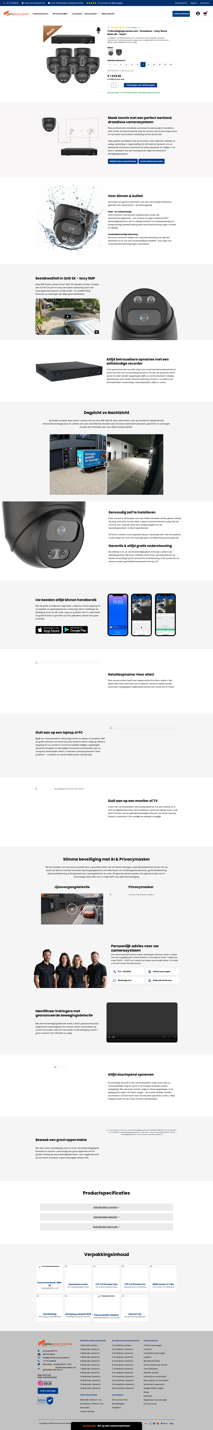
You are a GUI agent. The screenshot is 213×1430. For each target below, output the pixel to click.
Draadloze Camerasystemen (126, 1340)
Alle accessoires (120, 1400)
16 (171, 64)
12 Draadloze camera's (123, 1380)
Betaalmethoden (152, 1361)
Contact (148, 1349)
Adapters (116, 1407)
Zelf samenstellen (60, 14)
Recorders (85, 1407)
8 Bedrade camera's (90, 1372)
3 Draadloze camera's (122, 1353)
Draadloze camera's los (91, 1404)
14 (165, 64)
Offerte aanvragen (153, 1345)
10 (154, 64)
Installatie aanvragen (154, 1353)
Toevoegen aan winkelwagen (140, 85)
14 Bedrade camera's (90, 1384)
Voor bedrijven (151, 1369)
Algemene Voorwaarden (155, 1400)
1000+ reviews (117, 3)
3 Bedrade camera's (90, 1353)
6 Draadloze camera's (122, 1365)
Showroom (204, 3)
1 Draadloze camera (121, 1345)
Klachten (148, 1396)
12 (159, 64)
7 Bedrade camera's (90, 1369)
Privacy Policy (150, 1404)
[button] (72, 909)
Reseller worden (151, 1372)
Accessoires (77, 14)
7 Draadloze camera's (122, 1369)
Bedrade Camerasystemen (93, 1340)
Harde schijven (87, 1411)
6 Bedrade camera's (90, 1365)
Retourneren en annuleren (156, 1380)
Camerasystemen (40, 14)
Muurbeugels (118, 1404)
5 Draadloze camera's (122, 1361)
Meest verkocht (108, 14)
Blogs (146, 1392)
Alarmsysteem (90, 14)
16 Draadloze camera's (123, 1388)
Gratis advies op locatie (155, 1365)
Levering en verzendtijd (155, 1376)
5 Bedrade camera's (90, 1361)
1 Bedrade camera (89, 1345)
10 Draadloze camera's (123, 1376)
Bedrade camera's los (91, 1400)
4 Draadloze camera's (123, 1357)
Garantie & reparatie (154, 1384)
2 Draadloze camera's (122, 1349)
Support (193, 3)
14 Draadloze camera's (123, 1384)
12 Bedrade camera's (90, 1380)
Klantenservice (181, 3)
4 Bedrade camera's (90, 1357)
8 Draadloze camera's (122, 1372)
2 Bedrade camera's (90, 1349)
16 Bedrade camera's (90, 1388)
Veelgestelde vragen (154, 1388)
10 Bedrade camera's (90, 1376)
